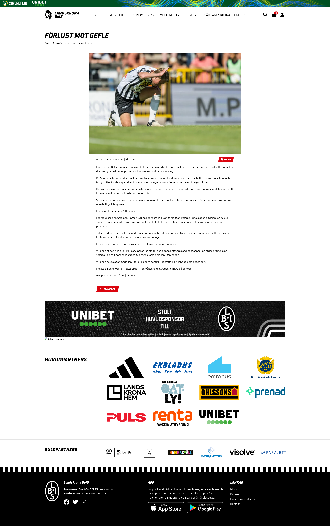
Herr (227, 159)
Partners (235, 494)
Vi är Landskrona (216, 15)
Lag (179, 15)
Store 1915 (116, 15)
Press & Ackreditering (243, 499)
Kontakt (235, 503)
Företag (192, 15)
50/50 (151, 15)
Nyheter (61, 43)
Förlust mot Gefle (82, 43)
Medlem (166, 15)
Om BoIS (240, 15)
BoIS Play (136, 15)
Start (48, 43)
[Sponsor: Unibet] (39, 2)
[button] (265, 15)
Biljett (99, 15)
